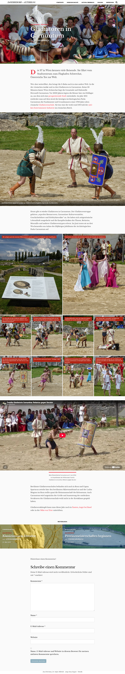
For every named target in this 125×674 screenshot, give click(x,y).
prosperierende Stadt (57, 96)
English (100, 2)
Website (34, 637)
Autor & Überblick (88, 2)
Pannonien (44, 24)
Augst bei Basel (85, 507)
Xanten (75, 507)
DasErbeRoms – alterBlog (21, 2)
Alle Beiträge (35, 24)
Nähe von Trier (46, 510)
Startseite (60, 2)
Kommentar (36, 581)
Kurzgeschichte (72, 2)
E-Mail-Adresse (37, 626)
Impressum (110, 2)
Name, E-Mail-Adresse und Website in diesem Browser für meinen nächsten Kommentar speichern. (59, 652)
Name (33, 615)
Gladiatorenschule (46, 105)
